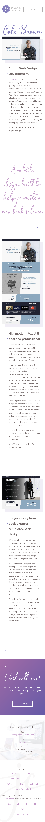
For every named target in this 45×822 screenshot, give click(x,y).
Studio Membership (22, 789)
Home (15, 774)
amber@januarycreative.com (22, 735)
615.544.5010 (23, 742)
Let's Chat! (22, 704)
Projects (28, 774)
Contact (34, 784)
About (10, 784)
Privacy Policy (22, 814)
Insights (30, 779)
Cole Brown (14, 80)
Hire (21, 784)
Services (15, 779)
